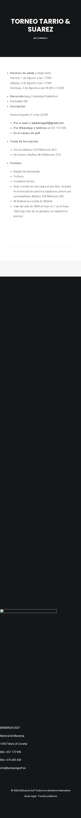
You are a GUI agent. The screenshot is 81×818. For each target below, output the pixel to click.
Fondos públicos (47, 796)
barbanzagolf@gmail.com (48, 123)
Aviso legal (30, 796)
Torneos (42, 38)
